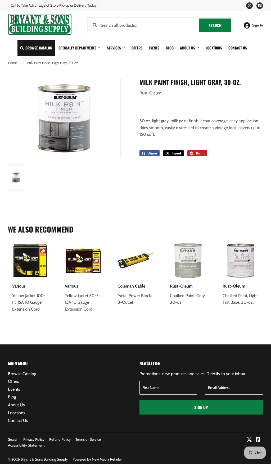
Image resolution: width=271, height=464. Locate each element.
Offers (137, 48)
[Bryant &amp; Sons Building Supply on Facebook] (258, 440)
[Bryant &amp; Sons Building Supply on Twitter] (249, 440)
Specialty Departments (77, 48)
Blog (170, 48)
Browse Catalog (38, 48)
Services (114, 48)
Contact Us (237, 48)
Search (220, 25)
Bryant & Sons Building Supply (44, 459)
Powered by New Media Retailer (97, 459)
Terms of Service (88, 439)
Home (12, 63)
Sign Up (201, 407)
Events (154, 48)
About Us (188, 48)
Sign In (257, 25)
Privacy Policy (33, 439)
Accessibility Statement (26, 445)
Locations (214, 48)
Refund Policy (60, 439)
